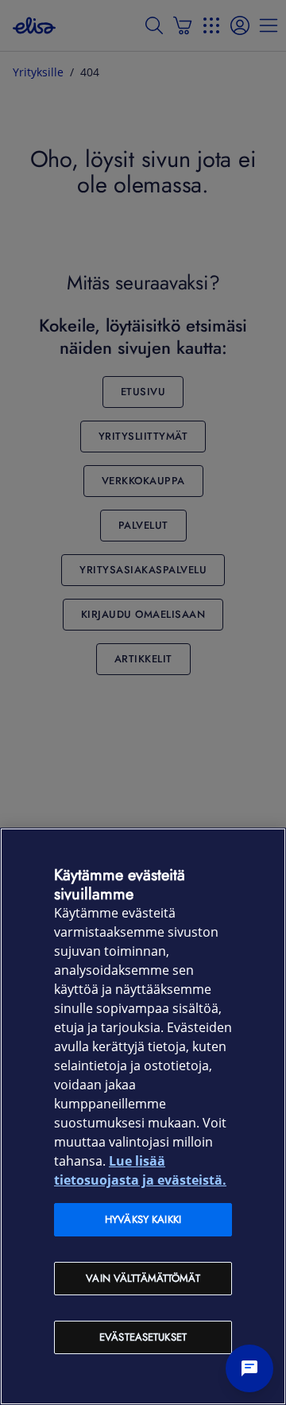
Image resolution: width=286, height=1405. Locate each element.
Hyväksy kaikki (143, 1219)
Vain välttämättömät (142, 1278)
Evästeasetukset (143, 1337)
